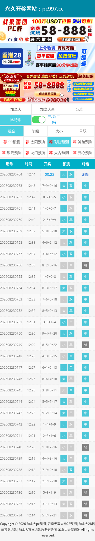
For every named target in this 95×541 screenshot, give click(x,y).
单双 (83, 130)
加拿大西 (47, 109)
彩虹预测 (61, 141)
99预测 (14, 141)
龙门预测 (38, 152)
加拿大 (15, 109)
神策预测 (85, 141)
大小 (59, 130)
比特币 (15, 119)
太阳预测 (38, 141)
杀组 (35, 130)
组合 (11, 130)
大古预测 (61, 152)
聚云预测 (14, 152)
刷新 (85, 174)
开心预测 (85, 152)
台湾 (79, 109)
